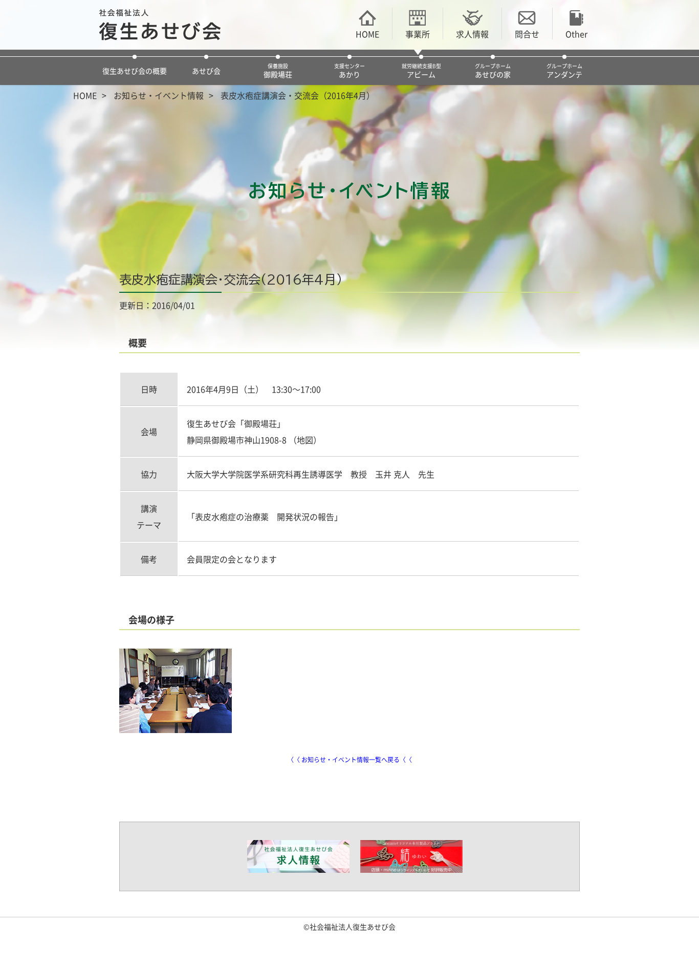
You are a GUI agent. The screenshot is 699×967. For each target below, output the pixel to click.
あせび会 (206, 71)
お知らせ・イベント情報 (159, 95)
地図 (305, 440)
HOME (367, 33)
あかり (349, 70)
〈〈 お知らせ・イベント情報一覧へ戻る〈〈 (350, 759)
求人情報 (472, 33)
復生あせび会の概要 (134, 71)
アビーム (421, 70)
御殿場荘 (278, 70)
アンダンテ (564, 70)
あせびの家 (493, 70)
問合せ (527, 33)
